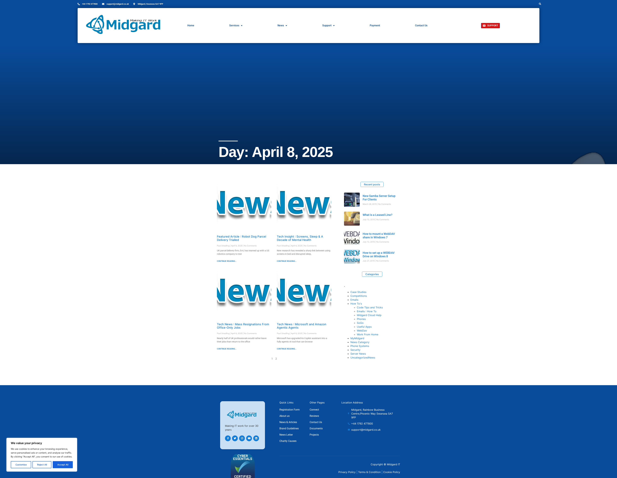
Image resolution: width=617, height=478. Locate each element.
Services (234, 25)
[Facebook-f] (228, 438)
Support (326, 25)
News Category (359, 342)
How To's (356, 303)
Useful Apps (364, 326)
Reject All (42, 464)
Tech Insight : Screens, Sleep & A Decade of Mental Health (300, 238)
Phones (361, 319)
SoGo (360, 322)
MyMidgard (357, 338)
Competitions (358, 295)
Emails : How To (366, 311)
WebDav (362, 330)
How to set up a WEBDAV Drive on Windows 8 (379, 254)
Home (190, 25)
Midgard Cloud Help (369, 315)
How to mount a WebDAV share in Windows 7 (379, 235)
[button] (540, 4)
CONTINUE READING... (227, 261)
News (280, 25)
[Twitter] (235, 438)
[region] (41, 455)
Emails (354, 299)
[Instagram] (242, 438)
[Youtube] (249, 438)
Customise (21, 464)
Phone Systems (359, 346)
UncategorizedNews (362, 357)
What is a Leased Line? (377, 215)
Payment (375, 25)
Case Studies (358, 292)
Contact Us (421, 25)
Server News (358, 353)
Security (355, 349)
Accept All (62, 464)
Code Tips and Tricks (370, 307)
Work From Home (367, 334)
